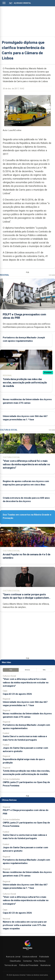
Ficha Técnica (39, 961)
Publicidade (44, 957)
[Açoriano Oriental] (27, 950)
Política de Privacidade (28, 965)
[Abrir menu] (4, 3)
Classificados (15, 961)
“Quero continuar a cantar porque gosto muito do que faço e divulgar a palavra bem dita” (26, 598)
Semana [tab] (27, 670)
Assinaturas (45, 965)
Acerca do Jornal (13, 957)
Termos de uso (10, 965)
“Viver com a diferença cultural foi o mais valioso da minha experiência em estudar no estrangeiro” (26, 464)
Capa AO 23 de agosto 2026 (17, 694)
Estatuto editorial (30, 957)
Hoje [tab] (10, 670)
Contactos (27, 961)
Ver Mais (52, 275)
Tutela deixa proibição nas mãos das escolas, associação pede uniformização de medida (25, 382)
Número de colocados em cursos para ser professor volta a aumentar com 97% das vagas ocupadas (25, 925)
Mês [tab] (44, 670)
